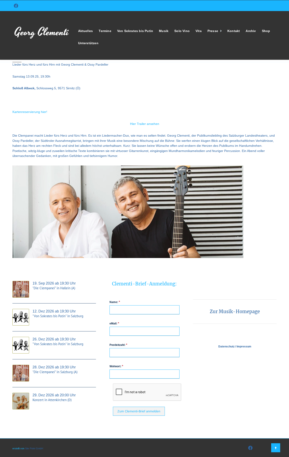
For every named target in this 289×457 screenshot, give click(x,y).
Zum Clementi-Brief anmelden (138, 411)
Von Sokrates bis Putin (135, 31)
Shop (266, 31)
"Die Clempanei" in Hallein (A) (54, 288)
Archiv (251, 31)
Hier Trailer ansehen (144, 124)
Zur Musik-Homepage (235, 311)
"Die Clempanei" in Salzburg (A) (55, 372)
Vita (199, 31)
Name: (115, 302)
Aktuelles (85, 31)
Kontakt (233, 31)
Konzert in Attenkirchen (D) (52, 400)
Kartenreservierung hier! (29, 112)
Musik (163, 31)
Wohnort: (116, 366)
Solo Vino (182, 31)
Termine (105, 31)
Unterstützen (88, 43)
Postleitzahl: (118, 345)
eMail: (114, 323)
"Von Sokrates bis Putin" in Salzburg (58, 316)
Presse (212, 31)
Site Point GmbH (34, 448)
